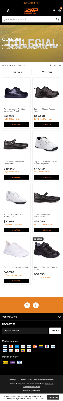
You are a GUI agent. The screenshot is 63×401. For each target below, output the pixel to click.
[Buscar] (57, 19)
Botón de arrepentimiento (31, 387)
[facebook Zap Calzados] (36, 305)
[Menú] (4, 11)
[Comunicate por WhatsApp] (8, 11)
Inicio (4, 65)
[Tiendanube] (31, 391)
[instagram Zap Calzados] (27, 305)
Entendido (53, 397)
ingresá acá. (49, 384)
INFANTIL (12, 65)
